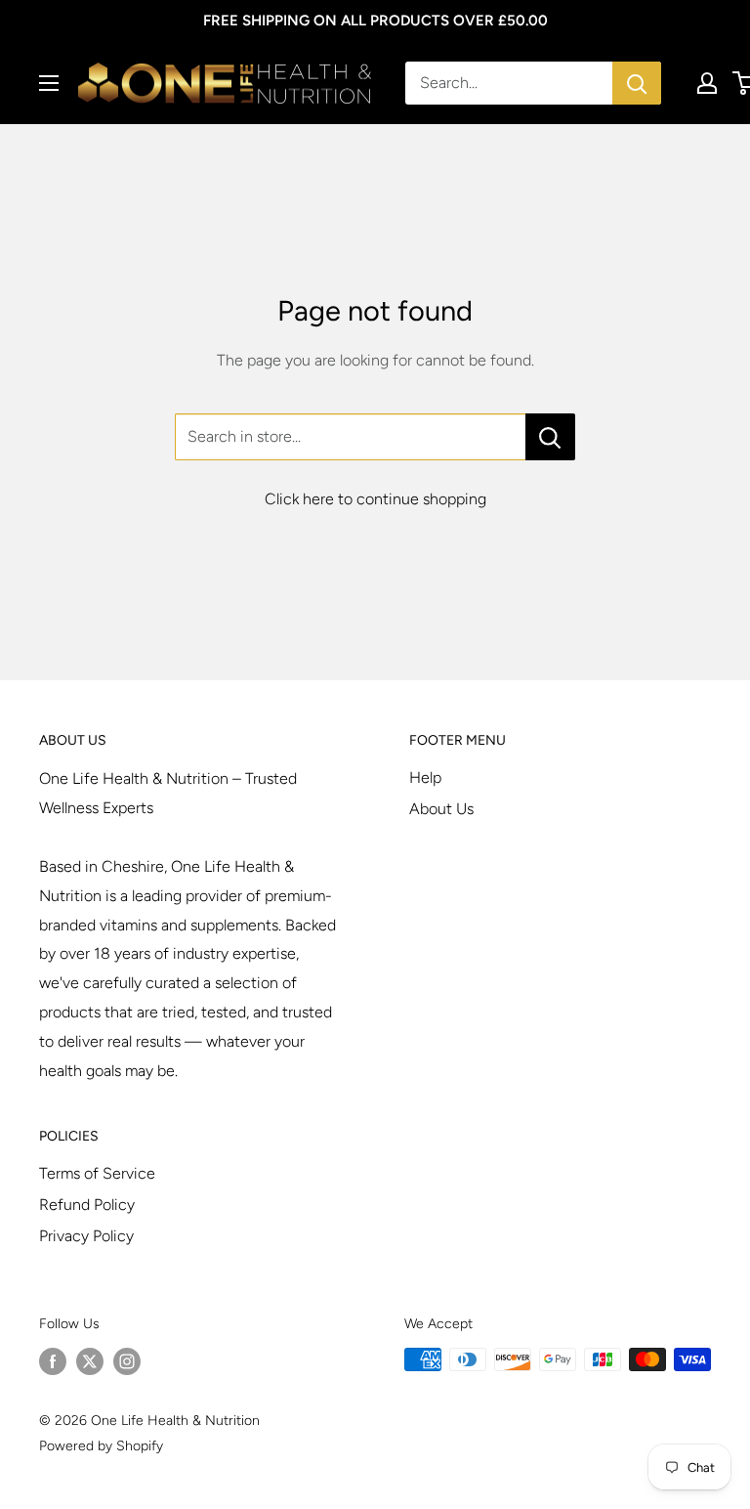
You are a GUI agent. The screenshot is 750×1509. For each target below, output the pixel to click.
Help (425, 777)
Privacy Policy (86, 1236)
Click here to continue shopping (375, 499)
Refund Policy (87, 1204)
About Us (441, 808)
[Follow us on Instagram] (127, 1361)
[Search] (636, 83)
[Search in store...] (550, 436)
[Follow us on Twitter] (90, 1361)
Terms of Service (97, 1173)
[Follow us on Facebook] (52, 1361)
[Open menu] (49, 83)
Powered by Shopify (101, 1446)
